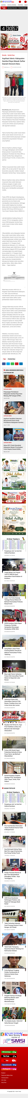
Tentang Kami (4, 1077)
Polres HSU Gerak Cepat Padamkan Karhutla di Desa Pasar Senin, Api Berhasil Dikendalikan (13, 753)
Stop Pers (3, 1082)
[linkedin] (21, 363)
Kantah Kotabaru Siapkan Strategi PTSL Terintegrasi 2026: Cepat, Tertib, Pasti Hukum (12, 778)
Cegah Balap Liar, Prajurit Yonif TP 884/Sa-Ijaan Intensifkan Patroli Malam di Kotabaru (13, 575)
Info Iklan (3, 1080)
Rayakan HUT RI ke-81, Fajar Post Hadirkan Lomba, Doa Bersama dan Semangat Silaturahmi (13, 727)
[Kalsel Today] (7, 2)
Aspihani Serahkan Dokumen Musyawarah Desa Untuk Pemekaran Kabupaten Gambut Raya (13, 420)
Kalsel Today (18, 1091)
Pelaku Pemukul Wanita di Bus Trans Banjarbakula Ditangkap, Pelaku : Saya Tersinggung (12, 875)
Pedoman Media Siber (7, 1075)
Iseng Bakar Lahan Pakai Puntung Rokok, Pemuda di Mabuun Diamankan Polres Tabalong (12, 651)
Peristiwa (20, 5)
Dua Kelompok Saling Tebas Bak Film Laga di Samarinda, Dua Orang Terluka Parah (13, 851)
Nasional (3, 5)
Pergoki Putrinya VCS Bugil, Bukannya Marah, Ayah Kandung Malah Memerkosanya (13, 998)
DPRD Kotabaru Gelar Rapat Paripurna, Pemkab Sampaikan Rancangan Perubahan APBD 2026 (13, 626)
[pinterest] (16, 363)
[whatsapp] (12, 363)
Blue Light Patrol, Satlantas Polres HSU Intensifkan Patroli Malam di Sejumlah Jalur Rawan (13, 677)
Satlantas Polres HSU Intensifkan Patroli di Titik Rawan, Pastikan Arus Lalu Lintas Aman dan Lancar (12, 702)
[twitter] (8, 363)
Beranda (4, 55)
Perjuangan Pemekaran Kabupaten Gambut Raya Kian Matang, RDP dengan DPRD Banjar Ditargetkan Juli (13, 394)
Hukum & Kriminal (11, 5)
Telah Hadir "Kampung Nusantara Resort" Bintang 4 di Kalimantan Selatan (13, 948)
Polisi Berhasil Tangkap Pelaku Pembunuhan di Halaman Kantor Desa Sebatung (11, 973)
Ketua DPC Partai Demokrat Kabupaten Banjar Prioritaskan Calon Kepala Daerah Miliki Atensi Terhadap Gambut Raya (13, 447)
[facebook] (4, 363)
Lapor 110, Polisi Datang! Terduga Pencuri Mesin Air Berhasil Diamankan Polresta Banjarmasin (13, 601)
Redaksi (3, 1073)
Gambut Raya (11, 55)
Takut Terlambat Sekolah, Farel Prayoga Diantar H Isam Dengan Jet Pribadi (13, 925)
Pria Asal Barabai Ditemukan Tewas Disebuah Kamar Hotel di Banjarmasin (13, 827)
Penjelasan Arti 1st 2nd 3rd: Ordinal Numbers (13, 552)
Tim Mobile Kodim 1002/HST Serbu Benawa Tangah (13, 1022)
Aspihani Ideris (8, 389)
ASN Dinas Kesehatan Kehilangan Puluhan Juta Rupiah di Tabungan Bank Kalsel (12, 901)
